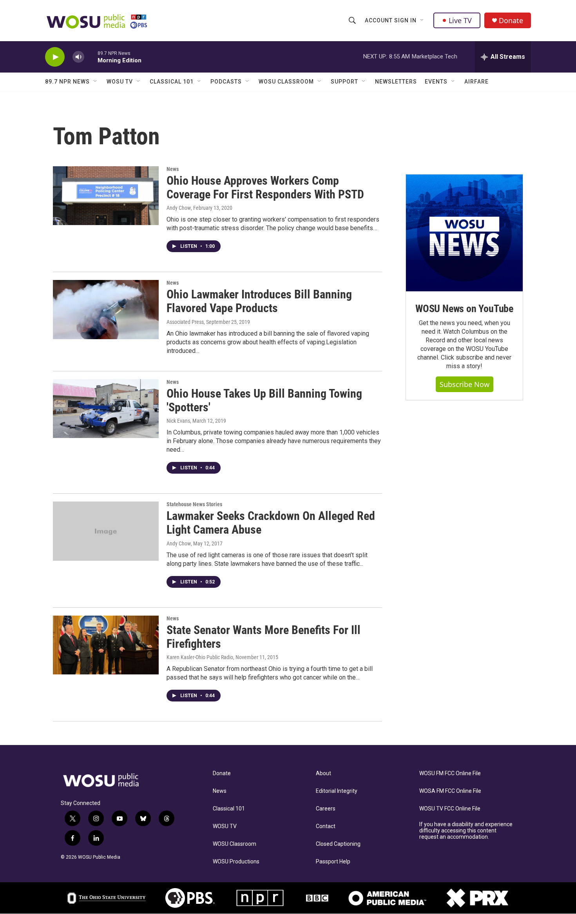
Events (436, 81)
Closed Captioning (338, 844)
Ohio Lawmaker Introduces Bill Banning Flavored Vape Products (259, 301)
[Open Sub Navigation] (422, 20)
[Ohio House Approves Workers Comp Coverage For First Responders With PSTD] (106, 195)
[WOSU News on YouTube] (464, 232)
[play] (55, 57)
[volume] (78, 57)
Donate (511, 20)
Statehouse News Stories (194, 504)
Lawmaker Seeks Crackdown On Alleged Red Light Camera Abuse (271, 522)
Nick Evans (178, 421)
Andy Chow (179, 208)
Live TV (460, 20)
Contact (325, 826)
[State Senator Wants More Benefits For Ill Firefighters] (106, 645)
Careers (325, 809)
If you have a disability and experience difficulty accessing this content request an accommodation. (466, 830)
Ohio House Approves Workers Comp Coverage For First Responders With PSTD (265, 187)
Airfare (476, 81)
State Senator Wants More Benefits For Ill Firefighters (263, 637)
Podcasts (226, 81)
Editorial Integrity (336, 791)
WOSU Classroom (286, 81)
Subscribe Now (464, 384)
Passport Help (333, 862)
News (173, 169)
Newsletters (396, 81)
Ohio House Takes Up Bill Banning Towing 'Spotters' (264, 400)
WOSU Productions (236, 862)
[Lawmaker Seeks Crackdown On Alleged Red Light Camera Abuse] (106, 531)
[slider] (91, 57)
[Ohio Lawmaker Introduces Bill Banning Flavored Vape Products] (106, 309)
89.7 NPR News (67, 81)
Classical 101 (172, 81)
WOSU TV (120, 81)
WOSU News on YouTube (464, 308)
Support (344, 81)
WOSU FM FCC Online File (450, 773)
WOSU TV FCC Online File (449, 809)
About (323, 773)
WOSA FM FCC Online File (450, 791)
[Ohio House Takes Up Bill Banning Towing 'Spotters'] (106, 408)
